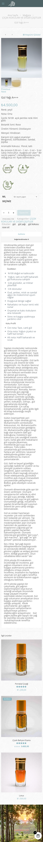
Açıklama (21, 234)
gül (14, 224)
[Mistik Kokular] (12, 3)
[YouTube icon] (24, 834)
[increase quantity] (13, 212)
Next (3, 91)
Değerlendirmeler (21, 239)
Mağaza (27, 15)
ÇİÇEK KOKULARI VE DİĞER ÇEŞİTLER (21, 17)
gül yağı (22, 224)
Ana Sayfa (13, 15)
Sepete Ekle (23, 213)
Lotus (21, 795)
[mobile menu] (3, 3)
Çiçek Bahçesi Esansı (21, 740)
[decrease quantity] (4, 212)
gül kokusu (33, 224)
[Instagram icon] (21, 834)
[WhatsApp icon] (19, 834)
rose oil (5, 227)
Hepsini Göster (33, 34)
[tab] (21, 234)
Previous (5, 89)
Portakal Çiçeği (21, 683)
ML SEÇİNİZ (6, 199)
